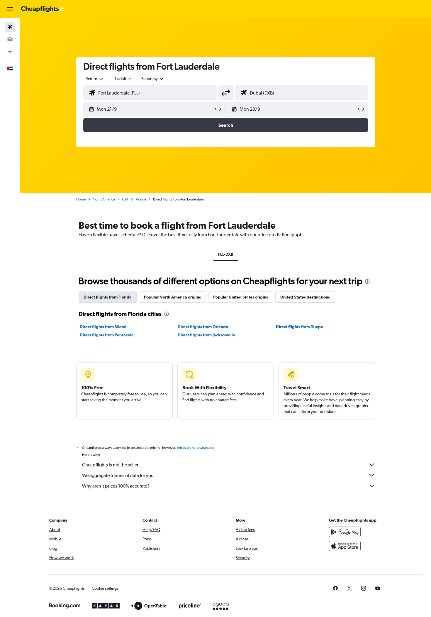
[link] (335, 588)
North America (104, 199)
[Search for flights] (10, 27)
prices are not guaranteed (195, 448)
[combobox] (94, 79)
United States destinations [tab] (305, 297)
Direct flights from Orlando (203, 326)
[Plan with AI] (10, 52)
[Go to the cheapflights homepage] (43, 9)
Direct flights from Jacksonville (206, 335)
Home (81, 199)
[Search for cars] (10, 39)
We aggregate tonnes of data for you (118, 475)
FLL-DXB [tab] (225, 254)
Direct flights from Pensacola (107, 335)
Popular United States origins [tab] (240, 297)
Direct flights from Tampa (299, 326)
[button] (10, 9)
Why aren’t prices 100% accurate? (116, 486)
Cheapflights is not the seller (110, 465)
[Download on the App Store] (345, 546)
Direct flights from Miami (103, 326)
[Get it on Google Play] (345, 532)
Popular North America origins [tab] (172, 297)
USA (125, 199)
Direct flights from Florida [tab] (108, 297)
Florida (140, 199)
